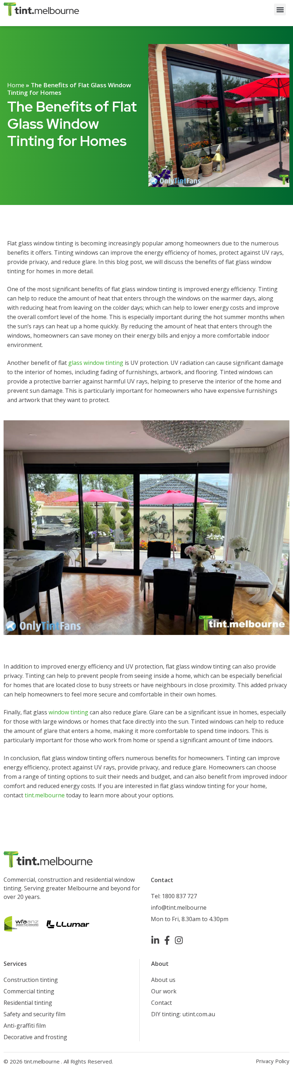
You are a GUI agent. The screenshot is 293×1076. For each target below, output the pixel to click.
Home (15, 85)
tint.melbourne (45, 795)
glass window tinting (95, 363)
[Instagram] (178, 940)
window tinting (68, 712)
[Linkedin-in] (155, 940)
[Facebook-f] (167, 940)
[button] (280, 9)
